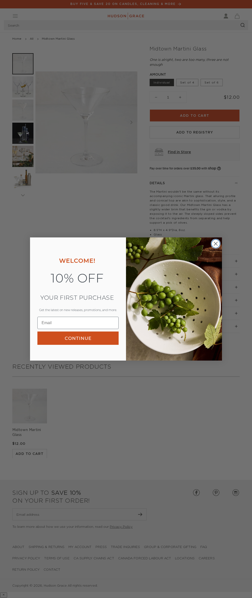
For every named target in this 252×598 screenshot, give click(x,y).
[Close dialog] (215, 243)
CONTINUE (78, 338)
